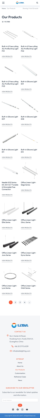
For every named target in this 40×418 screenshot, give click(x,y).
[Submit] (20, 405)
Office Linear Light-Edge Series (28, 183)
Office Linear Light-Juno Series (9, 254)
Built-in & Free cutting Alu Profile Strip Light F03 (10, 83)
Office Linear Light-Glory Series (28, 221)
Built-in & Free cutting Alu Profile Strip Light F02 (29, 48)
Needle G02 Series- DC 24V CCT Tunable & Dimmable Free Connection (10, 185)
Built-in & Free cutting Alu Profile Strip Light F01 (10, 48)
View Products (7, 56)
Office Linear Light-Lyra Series (9, 287)
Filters (7, 22)
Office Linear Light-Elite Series (9, 221)
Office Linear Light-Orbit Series (28, 287)
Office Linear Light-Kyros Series (28, 254)
